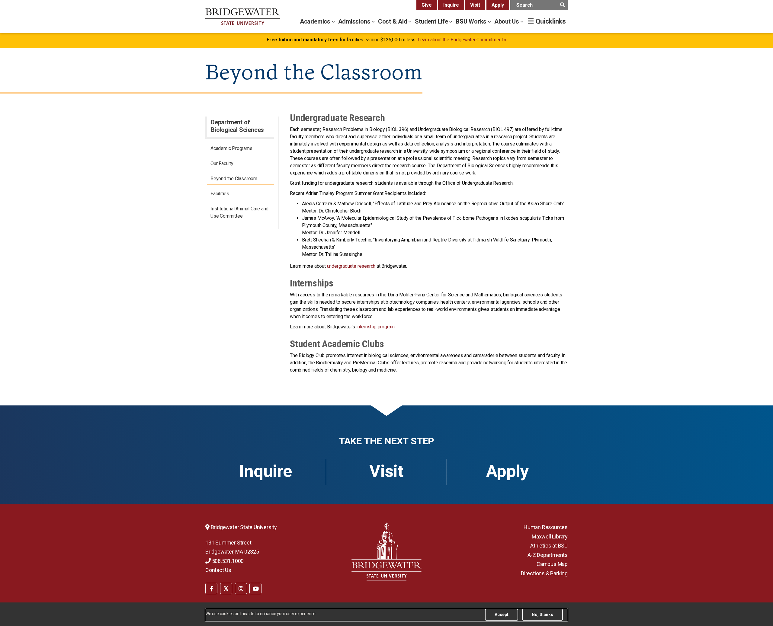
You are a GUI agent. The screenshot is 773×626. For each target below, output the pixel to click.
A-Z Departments (548, 555)
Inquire (451, 5)
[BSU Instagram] (241, 588)
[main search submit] (562, 5)
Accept (501, 614)
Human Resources (546, 527)
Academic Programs (231, 148)
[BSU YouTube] (255, 588)
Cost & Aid (393, 21)
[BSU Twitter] (226, 588)
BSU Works (472, 21)
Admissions (355, 21)
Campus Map (552, 564)
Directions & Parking (544, 573)
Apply (498, 5)
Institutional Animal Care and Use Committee (239, 212)
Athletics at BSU (549, 545)
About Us (507, 21)
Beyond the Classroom (233, 178)
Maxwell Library (550, 536)
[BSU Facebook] (211, 588)
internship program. (376, 327)
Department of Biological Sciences (237, 126)
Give (427, 5)
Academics (316, 21)
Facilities (219, 193)
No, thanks (542, 614)
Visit (475, 5)
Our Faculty (221, 163)
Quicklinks (551, 21)
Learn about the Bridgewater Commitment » (462, 40)
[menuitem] (240, 149)
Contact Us (218, 570)
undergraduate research (351, 266)
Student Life (432, 21)
